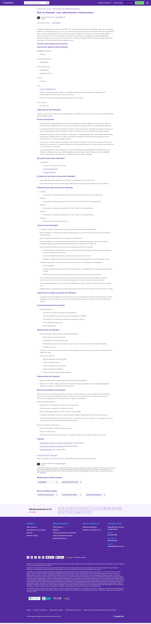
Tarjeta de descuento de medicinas (64, 533)
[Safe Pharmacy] (34, 598)
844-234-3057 (112, 535)
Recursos (49, 9)
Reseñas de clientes (59, 538)
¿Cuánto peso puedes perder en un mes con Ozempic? (96, 494)
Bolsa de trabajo (32, 535)
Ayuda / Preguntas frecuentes (63, 535)
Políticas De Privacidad (56, 610)
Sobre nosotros (32, 527)
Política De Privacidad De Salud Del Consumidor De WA (100, 610)
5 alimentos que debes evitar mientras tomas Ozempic (72, 494)
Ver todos (32, 512)
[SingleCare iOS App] (50, 557)
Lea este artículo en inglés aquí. (47, 455)
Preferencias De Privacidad (73, 610)
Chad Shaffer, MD (60, 17)
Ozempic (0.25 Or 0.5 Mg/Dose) (72, 482)
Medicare (56, 530)
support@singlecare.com (116, 546)
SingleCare (33, 616)
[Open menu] (147, 3)
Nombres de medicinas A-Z (92, 530)
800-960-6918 (112, 540)
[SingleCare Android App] (59, 557)
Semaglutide (42, 482)
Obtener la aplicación (104, 3)
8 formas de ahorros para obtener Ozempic (48, 494)
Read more (43, 472)
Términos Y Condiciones (40, 610)
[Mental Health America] (57, 598)
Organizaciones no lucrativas (36, 530)
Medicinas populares (90, 527)
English (29, 610)
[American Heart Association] (67, 598)
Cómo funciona (118, 3)
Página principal (41, 9)
